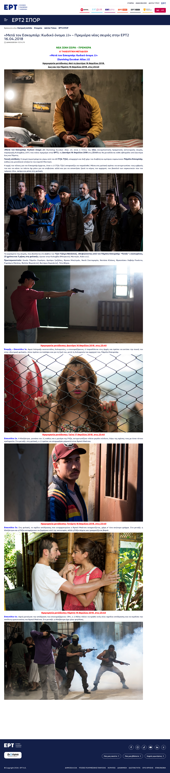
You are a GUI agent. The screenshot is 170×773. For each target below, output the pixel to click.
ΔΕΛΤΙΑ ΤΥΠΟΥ (154, 3)
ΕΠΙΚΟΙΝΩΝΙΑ (160, 768)
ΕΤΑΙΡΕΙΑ (131, 3)
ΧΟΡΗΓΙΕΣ (112, 768)
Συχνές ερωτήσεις (154, 756)
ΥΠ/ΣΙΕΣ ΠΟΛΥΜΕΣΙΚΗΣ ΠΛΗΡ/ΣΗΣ (92, 768)
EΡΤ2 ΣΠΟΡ (63, 28)
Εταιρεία (38, 28)
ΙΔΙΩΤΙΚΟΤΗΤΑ (134, 768)
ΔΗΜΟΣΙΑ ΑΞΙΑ (71, 768)
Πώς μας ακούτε (110, 756)
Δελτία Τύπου (50, 28)
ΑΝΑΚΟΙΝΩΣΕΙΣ (141, 3)
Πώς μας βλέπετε (132, 756)
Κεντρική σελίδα (24, 28)
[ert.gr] (15, 9)
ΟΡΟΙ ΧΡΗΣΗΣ (147, 768)
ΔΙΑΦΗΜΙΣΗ (122, 768)
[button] (6, 20)
